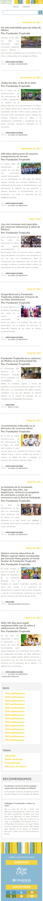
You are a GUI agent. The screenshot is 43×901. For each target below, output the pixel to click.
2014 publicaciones (15, 729)
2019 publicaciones (15, 711)
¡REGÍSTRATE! (21, 862)
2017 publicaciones (14, 718)
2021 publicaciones (14, 704)
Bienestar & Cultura (15, 766)
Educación (10, 756)
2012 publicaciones (14, 736)
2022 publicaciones (15, 701)
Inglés (16, 7)
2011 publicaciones (14, 740)
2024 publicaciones (15, 693)
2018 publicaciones (15, 715)
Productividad (12, 763)
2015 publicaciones (14, 726)
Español (26, 7)
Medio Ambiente (14, 759)
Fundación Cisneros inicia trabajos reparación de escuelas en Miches (20, 787)
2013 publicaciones (14, 733)
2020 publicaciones (15, 708)
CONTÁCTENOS (21, 887)
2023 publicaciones (15, 697)
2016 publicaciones (15, 722)
